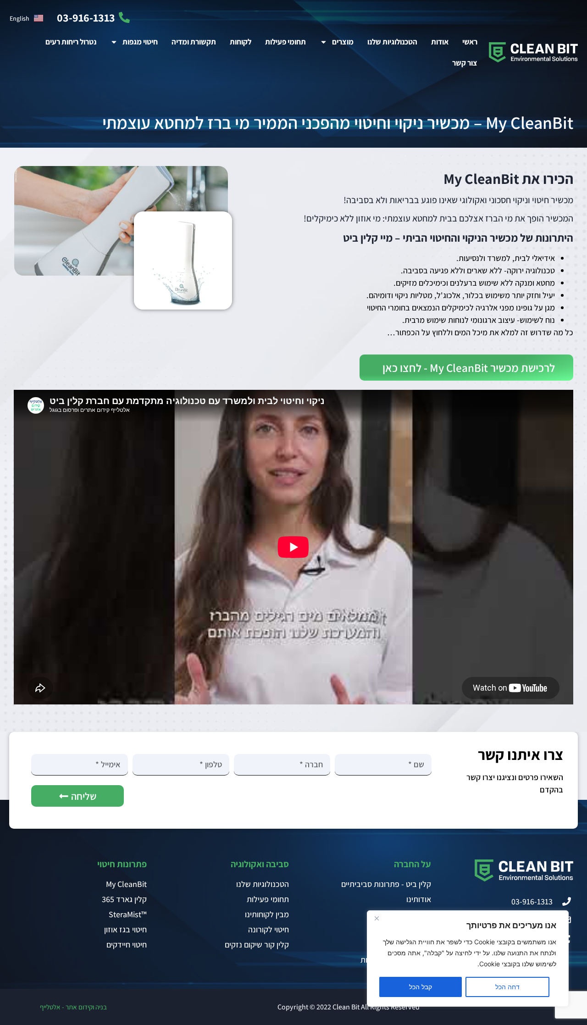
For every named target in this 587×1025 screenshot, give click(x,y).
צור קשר (464, 63)
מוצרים (343, 42)
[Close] (376, 918)
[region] (468, 958)
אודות (440, 42)
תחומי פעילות (285, 42)
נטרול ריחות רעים (70, 42)
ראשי (469, 42)
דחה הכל (507, 987)
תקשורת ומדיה (194, 42)
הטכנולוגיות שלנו (392, 42)
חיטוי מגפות (140, 42)
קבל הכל (420, 987)
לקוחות (240, 42)
